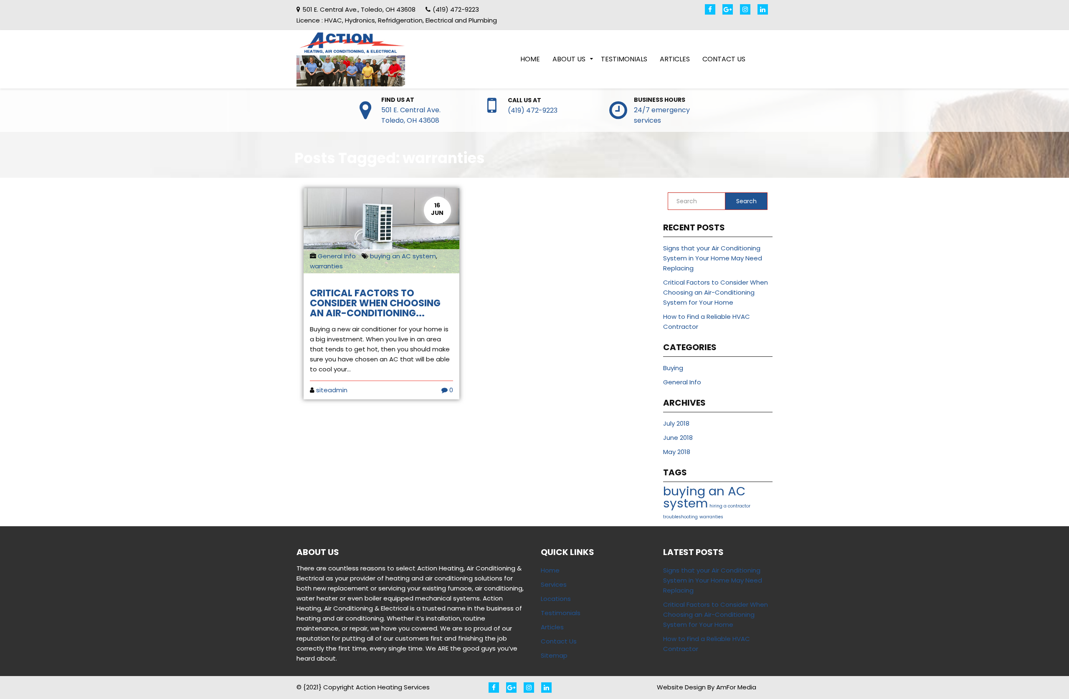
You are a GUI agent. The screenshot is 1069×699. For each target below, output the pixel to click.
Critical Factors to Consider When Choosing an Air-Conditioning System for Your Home (715, 292)
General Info (337, 256)
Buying (673, 367)
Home (530, 59)
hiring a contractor (729, 506)
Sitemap (554, 655)
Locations (556, 598)
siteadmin (331, 390)
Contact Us (723, 59)
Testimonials (624, 59)
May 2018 (676, 451)
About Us (568, 59)
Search (746, 201)
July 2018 (676, 423)
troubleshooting (680, 517)
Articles (675, 59)
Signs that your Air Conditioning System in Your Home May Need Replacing (712, 258)
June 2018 (678, 437)
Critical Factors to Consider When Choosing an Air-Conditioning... (375, 303)
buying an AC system (403, 256)
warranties (326, 266)
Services (554, 584)
